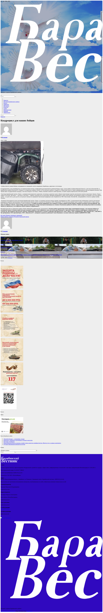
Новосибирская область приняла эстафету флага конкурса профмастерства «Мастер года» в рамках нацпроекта (31, 254)
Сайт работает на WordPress (8, 611)
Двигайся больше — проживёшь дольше (12, 240)
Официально (7, 112)
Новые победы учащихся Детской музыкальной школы (15, 216)
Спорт (5, 108)
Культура (6, 107)
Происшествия (7, 110)
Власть (5, 103)
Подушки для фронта (6, 247)
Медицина (6, 105)
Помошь (6, 111)
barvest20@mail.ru (5, 508)
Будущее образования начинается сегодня (14, 444)
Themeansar (29, 611)
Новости (6, 100)
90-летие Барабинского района (11, 101)
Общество (6, 104)
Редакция (4, 137)
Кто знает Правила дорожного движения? (11, 215)
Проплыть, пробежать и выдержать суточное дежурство (18, 440)
